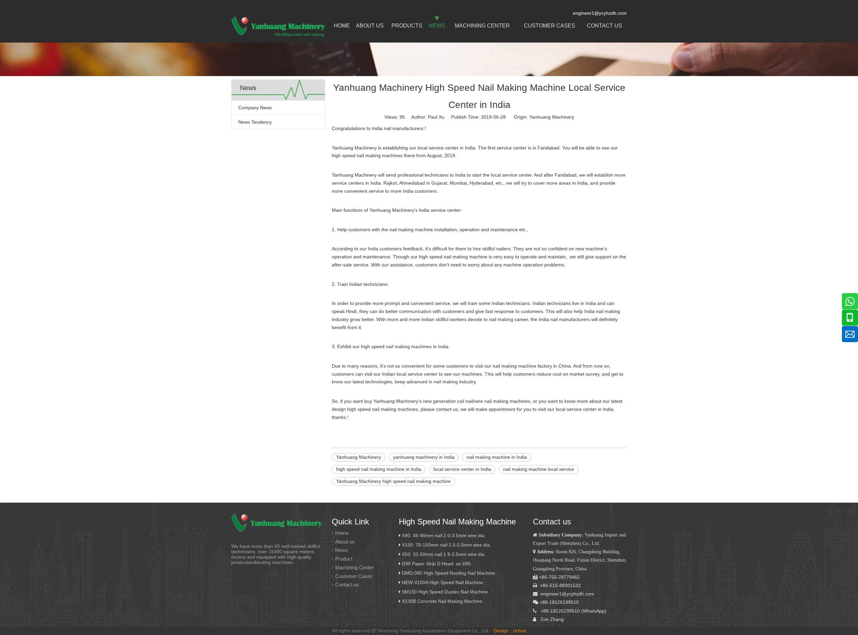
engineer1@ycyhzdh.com (567, 593)
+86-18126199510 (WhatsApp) (573, 611)
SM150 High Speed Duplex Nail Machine (445, 591)
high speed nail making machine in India (378, 469)
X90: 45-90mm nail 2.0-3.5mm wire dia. (444, 535)
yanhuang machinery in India (423, 457)
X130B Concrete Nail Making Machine (442, 601)
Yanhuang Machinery (551, 117)
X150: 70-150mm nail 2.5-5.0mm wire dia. (446, 545)
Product (343, 559)
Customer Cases (354, 576)
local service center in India (462, 469)
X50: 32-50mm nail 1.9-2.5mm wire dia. (444, 554)
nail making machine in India (497, 457)
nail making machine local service (538, 469)
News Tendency (255, 122)
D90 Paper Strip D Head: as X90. (437, 563)
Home (342, 533)
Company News (255, 107)
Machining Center (354, 567)
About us (345, 542)
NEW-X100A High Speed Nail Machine (442, 582)
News (341, 550)
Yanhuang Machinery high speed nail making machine (393, 481)
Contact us (347, 584)
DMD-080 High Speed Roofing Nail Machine (448, 573)
